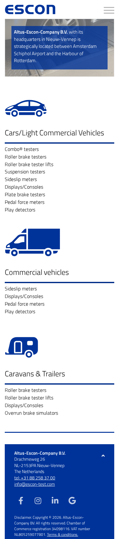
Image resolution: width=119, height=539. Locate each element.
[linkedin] (55, 500)
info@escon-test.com (34, 484)
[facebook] (20, 500)
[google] (72, 500)
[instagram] (37, 500)
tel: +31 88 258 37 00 (34, 477)
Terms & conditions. (62, 534)
